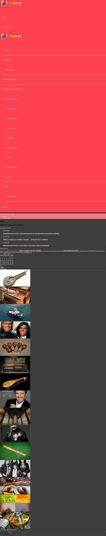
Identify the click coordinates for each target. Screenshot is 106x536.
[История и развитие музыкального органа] (15, 424)
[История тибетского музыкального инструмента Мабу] (15, 493)
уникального (20, 252)
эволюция (26, 252)
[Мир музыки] (11, 6)
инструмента (25, 250)
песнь (97, 251)
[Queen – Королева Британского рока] (15, 476)
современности (8, 252)
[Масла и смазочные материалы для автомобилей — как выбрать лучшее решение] (15, 528)
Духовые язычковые (12, 167)
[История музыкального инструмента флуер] (15, 459)
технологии (14, 252)
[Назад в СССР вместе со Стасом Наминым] (15, 441)
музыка (61, 251)
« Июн (2, 267)
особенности (92, 251)
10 (1, 260)
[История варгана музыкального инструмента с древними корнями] (15, 286)
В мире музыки (10, 69)
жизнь (12, 251)
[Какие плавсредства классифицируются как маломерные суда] (15, 320)
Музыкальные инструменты (13, 89)
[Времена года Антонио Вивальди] (15, 511)
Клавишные (9, 138)
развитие (2, 252)
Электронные (10, 128)
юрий (31, 252)
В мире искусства (9, 79)
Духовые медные (11, 108)
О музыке (6, 60)
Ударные (8, 157)
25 (3, 264)
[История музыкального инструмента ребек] (15, 390)
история (36, 250)
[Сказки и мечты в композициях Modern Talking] (15, 338)
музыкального (71, 250)
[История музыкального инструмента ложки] (15, 355)
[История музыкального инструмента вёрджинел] (15, 372)
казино (42, 251)
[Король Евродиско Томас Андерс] (15, 407)
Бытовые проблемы (12, 196)
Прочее (5, 186)
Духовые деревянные (12, 118)
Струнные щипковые (12, 147)
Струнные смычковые (12, 99)
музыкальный (82, 251)
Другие (8, 177)
